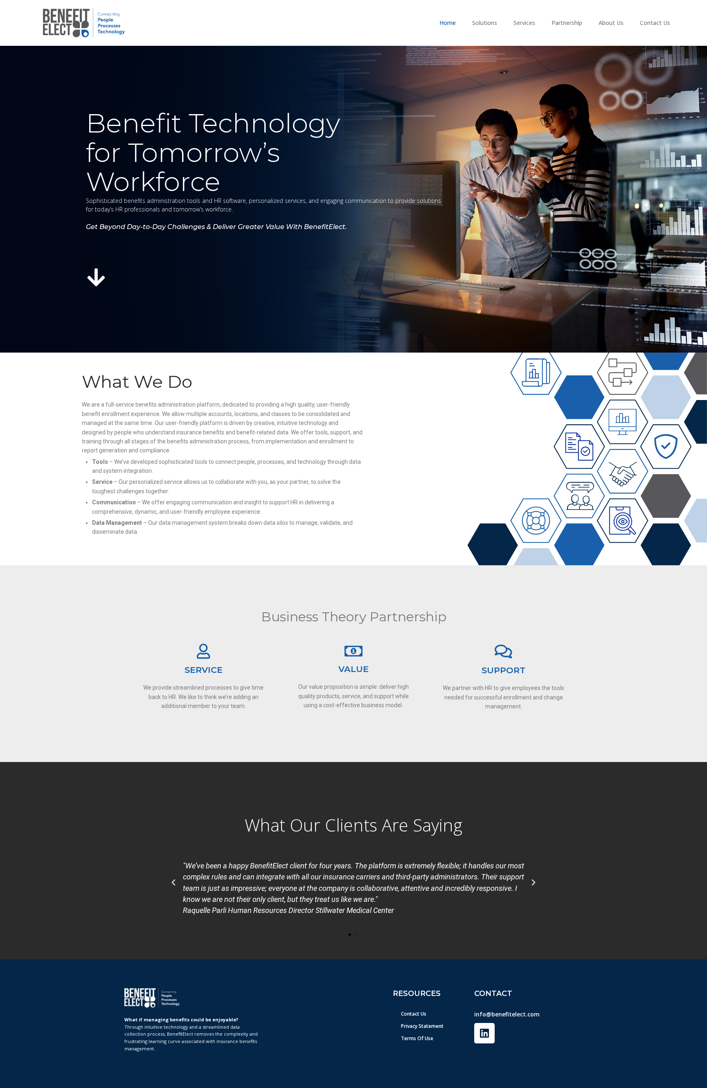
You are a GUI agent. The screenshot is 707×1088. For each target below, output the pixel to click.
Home (447, 23)
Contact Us (655, 23)
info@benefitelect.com (507, 1014)
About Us (611, 23)
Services (524, 23)
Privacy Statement (422, 1026)
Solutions (484, 23)
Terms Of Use (417, 1038)
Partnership (567, 23)
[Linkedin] (484, 1033)
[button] (173, 883)
